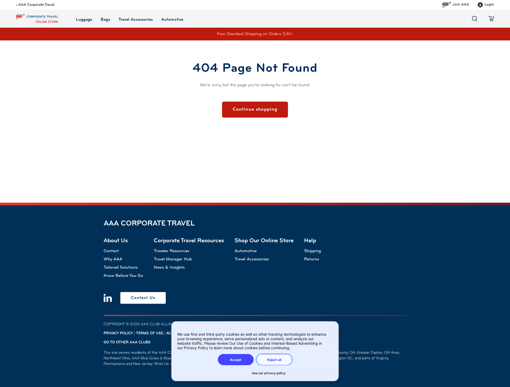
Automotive (246, 251)
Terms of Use (149, 333)
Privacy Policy (118, 333)
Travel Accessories (252, 259)
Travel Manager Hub (173, 259)
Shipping (312, 251)
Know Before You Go (123, 276)
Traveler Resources (171, 251)
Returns (311, 259)
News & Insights (169, 267)
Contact (111, 251)
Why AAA (113, 259)
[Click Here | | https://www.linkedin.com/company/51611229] (108, 298)
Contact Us (143, 298)
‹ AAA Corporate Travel (35, 5)
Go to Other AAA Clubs (127, 342)
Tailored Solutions (121, 267)
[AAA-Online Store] (37, 18)
